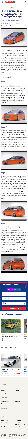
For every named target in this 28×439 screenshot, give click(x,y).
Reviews (3, 390)
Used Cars (17, 289)
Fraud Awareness (5, 426)
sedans (21, 88)
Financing (3, 393)
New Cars (10, 289)
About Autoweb (5, 401)
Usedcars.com (4, 412)
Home (7, 7)
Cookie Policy (4, 422)
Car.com (17, 412)
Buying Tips (17, 390)
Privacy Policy (18, 420)
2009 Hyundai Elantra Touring (12, 143)
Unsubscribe (18, 426)
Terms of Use (4, 420)
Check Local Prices (14, 308)
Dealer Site (17, 401)
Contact (3, 403)
